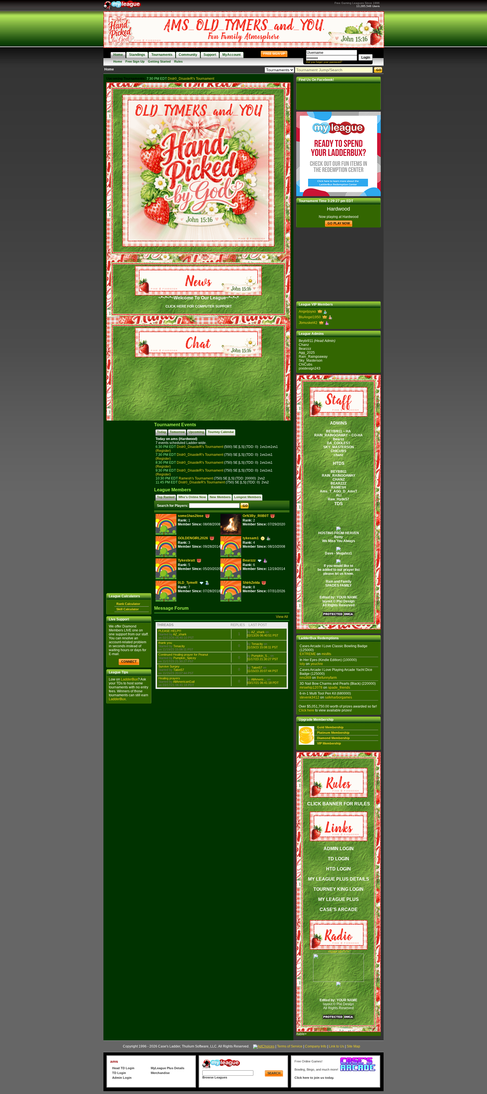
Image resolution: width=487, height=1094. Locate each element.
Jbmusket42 (308, 323)
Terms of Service (289, 1046)
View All (282, 617)
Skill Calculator (127, 609)
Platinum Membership (333, 732)
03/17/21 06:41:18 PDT (263, 682)
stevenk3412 (309, 697)
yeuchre (317, 664)
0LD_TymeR (188, 583)
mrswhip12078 (311, 687)
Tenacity (179, 646)
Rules (178, 61)
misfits (326, 654)
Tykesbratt (186, 560)
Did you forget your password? (324, 62)
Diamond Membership (333, 738)
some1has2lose (190, 516)
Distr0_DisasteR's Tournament (191, 79)
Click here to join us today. (314, 1077)
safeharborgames (338, 697)
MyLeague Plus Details (167, 1068)
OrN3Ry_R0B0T (256, 516)
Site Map (353, 1046)
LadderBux (129, 679)
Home (117, 61)
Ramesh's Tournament (196, 478)
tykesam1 (251, 538)
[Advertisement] (128, 506)
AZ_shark (180, 634)
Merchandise (160, 1073)
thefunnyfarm (327, 678)
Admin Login (122, 1077)
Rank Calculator (128, 603)
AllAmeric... (258, 679)
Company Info (315, 1046)
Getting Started (159, 61)
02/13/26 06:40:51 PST (262, 635)
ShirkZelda (251, 583)
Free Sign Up (135, 61)
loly (302, 664)
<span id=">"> (338, 952)
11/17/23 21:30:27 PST (262, 659)
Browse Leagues (214, 1077)
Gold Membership (330, 727)
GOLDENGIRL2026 (193, 538)
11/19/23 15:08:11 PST (262, 647)
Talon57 (178, 669)
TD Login (119, 1073)
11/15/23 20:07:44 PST (262, 671)
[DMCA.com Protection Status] (338, 616)
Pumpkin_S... (260, 655)
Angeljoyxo (307, 311)
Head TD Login (123, 1068)
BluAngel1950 (310, 317)
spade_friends (339, 687)
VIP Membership (329, 743)
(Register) (163, 451)
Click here (306, 710)
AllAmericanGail (183, 681)
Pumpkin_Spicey (184, 658)
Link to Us (336, 1046)
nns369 (305, 678)
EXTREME (308, 654)
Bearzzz (249, 560)
